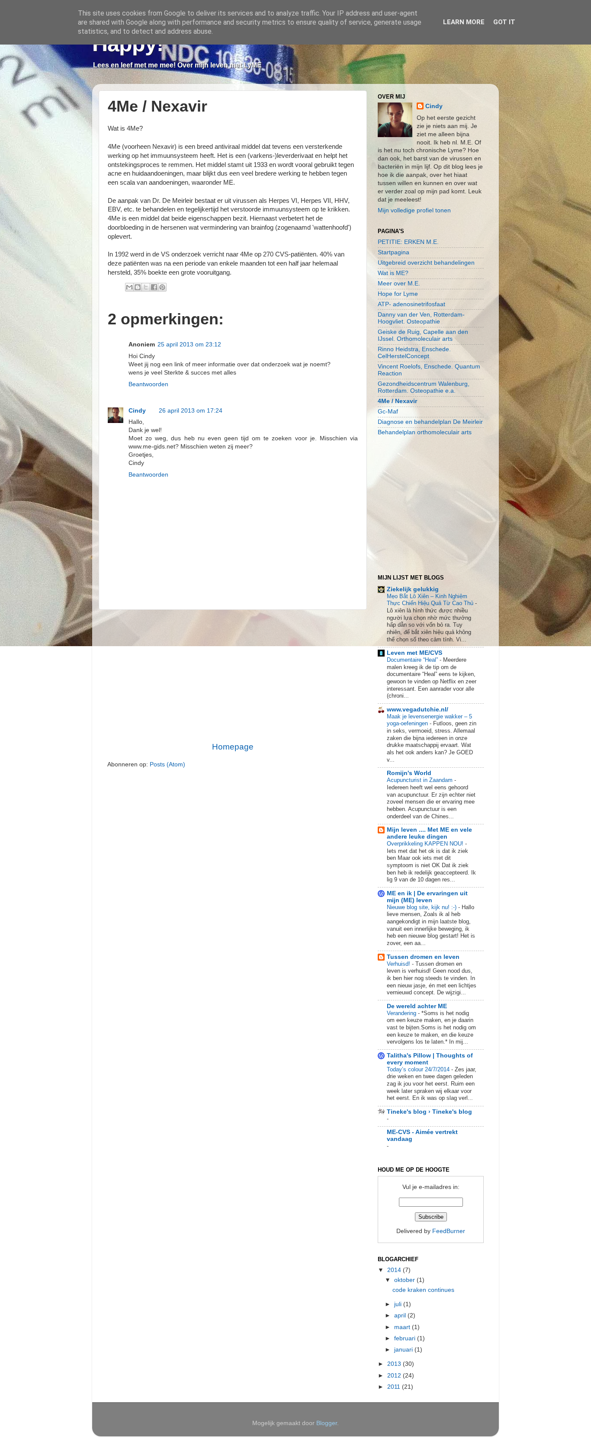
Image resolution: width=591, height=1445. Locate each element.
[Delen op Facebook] (154, 287)
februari (405, 1338)
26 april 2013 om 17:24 (190, 410)
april (401, 1315)
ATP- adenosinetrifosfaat (411, 304)
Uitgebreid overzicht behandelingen (426, 263)
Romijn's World (409, 773)
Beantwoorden (148, 384)
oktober (405, 1280)
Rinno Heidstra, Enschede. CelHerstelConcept (414, 352)
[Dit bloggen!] (137, 287)
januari (404, 1349)
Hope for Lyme (398, 294)
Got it (504, 22)
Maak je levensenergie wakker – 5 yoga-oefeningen (429, 720)
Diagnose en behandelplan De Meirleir (430, 422)
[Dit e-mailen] (129, 287)
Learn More (464, 22)
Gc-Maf (388, 411)
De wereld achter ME (417, 1006)
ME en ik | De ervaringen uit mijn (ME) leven (427, 897)
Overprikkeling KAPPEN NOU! (426, 843)
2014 (395, 1270)
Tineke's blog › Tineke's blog (429, 1112)
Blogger (326, 1423)
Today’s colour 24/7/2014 (419, 1069)
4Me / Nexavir (397, 401)
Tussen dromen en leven (423, 957)
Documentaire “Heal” (413, 660)
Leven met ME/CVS (414, 653)
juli (398, 1304)
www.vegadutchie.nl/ (417, 709)
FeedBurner (448, 1231)
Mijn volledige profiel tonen (414, 210)
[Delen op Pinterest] (162, 287)
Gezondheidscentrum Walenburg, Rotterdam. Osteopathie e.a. (423, 387)
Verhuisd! (399, 964)
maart (403, 1327)
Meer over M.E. (399, 283)
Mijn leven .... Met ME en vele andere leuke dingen (429, 833)
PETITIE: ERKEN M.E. (408, 242)
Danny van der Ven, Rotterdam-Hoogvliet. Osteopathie (421, 318)
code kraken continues (423, 1290)
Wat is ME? (393, 273)
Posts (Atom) (167, 764)
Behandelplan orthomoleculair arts (425, 432)
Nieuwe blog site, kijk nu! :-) (422, 907)
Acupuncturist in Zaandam (420, 780)
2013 (395, 1364)
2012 (395, 1375)
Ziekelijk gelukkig (413, 589)
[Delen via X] (145, 287)
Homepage (233, 746)
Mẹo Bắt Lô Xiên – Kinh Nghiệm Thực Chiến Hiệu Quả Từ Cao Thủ (431, 600)
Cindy (137, 410)
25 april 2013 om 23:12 (189, 344)
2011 (394, 1387)
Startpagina (393, 252)
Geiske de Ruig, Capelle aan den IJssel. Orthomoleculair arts (423, 335)
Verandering (402, 1013)
